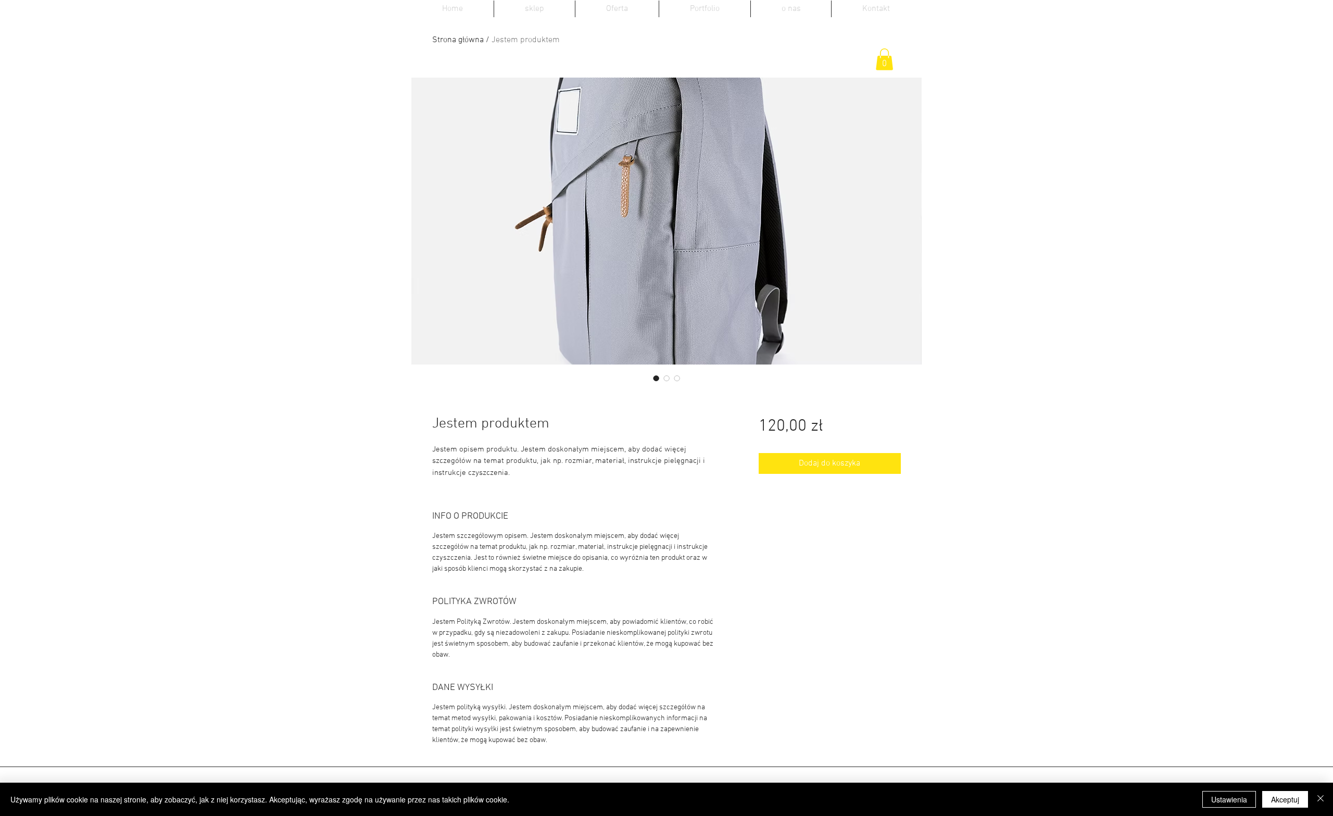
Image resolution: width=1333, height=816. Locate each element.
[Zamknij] (1320, 799)
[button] (884, 59)
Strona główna (458, 40)
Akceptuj (1285, 799)
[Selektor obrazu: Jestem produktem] (656, 378)
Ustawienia (1229, 799)
